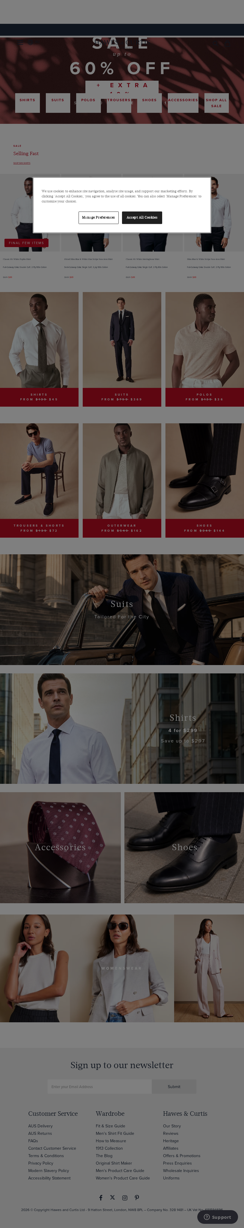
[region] (122, 205)
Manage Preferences (98, 217)
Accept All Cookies (142, 217)
